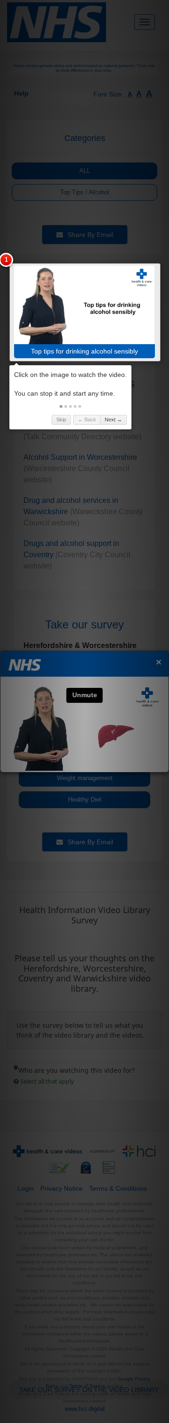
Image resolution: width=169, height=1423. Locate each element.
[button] (61, 406)
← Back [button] (87, 419)
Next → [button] (113, 419)
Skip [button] (61, 419)
